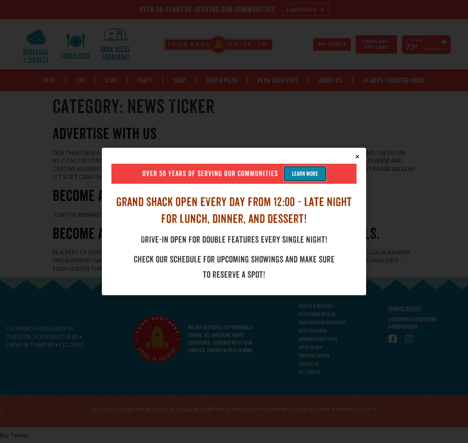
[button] (357, 156)
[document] (234, 221)
